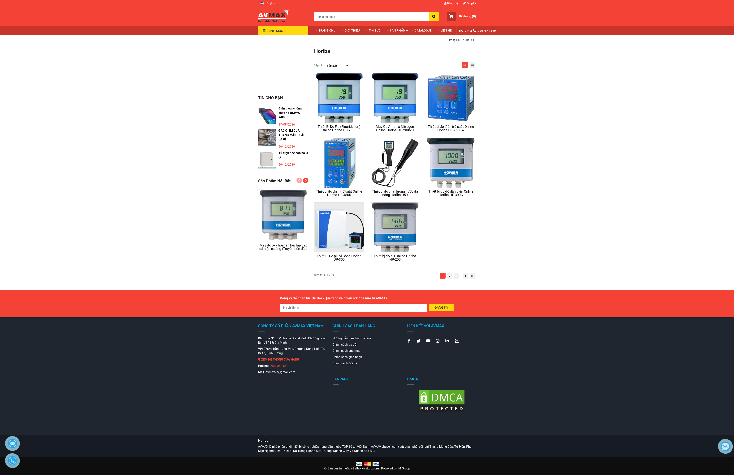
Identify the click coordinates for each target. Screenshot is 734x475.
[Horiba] (273, 16)
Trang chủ (456, 39)
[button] (267, 3)
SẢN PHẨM (398, 30)
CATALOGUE (423, 30)
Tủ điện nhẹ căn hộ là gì (293, 155)
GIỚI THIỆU (352, 30)
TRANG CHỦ (327, 30)
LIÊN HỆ (446, 30)
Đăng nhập (453, 3)
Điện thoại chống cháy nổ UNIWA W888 (290, 113)
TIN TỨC (375, 30)
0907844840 (487, 30)
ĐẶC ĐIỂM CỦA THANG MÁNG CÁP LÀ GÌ (291, 135)
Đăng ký (471, 3)
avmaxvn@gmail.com (280, 372)
